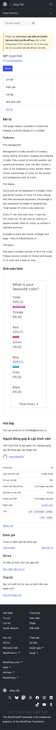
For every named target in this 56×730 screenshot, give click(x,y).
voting (49, 517)
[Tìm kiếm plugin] (33, 23)
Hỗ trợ (9, 109)
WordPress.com (12, 662)
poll (30, 512)
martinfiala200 (14, 60)
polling (49, 512)
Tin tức (6, 618)
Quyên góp (36, 647)
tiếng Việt (15, 690)
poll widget (39, 512)
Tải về (8, 68)
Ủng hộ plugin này (12, 595)
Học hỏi (7, 637)
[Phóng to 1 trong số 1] (49, 277)
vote (42, 517)
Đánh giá (10, 87)
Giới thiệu (8, 612)
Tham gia (34, 637)
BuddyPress (11, 677)
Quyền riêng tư (10, 628)
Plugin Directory (10, 13)
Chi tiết (9, 79)
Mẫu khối (34, 628)
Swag (33, 652)
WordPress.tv (11, 652)
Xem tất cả (47, 547)
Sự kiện (33, 642)
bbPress (9, 672)
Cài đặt (9, 94)
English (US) (47, 505)
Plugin (32, 623)
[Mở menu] (51, 4)
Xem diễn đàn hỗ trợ (14, 569)
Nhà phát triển (13, 101)
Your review (9, 547)
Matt (7, 667)
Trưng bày (34, 612)
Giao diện (34, 618)
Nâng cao (8, 525)
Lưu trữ (6, 623)
